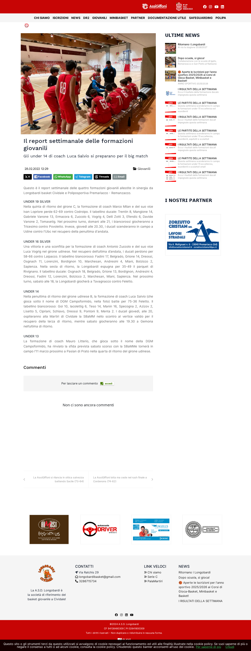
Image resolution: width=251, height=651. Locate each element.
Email (121, 176)
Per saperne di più (208, 647)
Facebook (44, 176)
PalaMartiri (155, 581)
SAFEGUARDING (201, 18)
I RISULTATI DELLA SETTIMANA (197, 89)
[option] (49, 529)
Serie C (152, 577)
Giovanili (143, 169)
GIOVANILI (99, 18)
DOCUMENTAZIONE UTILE (167, 18)
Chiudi (229, 647)
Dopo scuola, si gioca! (191, 58)
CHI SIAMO (42, 18)
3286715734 (87, 581)
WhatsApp (64, 176)
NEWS (75, 18)
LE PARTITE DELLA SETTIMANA (197, 102)
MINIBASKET (119, 18)
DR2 (86, 18)
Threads (104, 176)
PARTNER (138, 18)
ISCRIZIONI (60, 18)
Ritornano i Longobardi (191, 44)
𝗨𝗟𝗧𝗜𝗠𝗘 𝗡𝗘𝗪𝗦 (182, 35)
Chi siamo (154, 572)
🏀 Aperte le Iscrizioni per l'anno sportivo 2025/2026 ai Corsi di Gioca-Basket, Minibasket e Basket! (197, 76)
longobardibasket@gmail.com (100, 577)
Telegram (84, 176)
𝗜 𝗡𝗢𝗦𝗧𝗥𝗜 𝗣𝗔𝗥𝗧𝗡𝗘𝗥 (188, 200)
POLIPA (221, 18)
